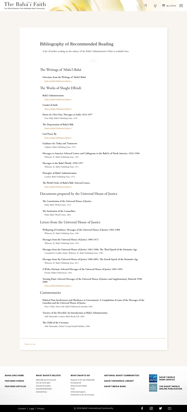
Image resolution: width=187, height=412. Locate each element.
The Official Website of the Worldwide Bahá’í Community (24, 8)
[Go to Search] (146, 6)
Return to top (30, 344)
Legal (31, 408)
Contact (22, 408)
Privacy (40, 408)
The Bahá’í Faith (25, 4)
